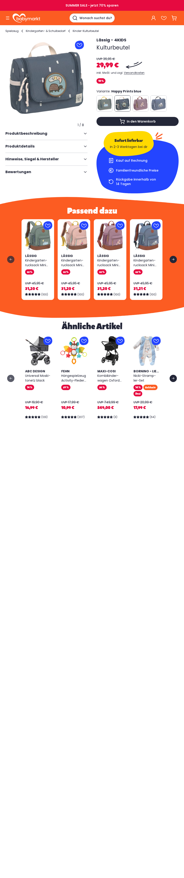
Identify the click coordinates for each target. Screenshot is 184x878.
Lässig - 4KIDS (111, 40)
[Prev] (10, 259)
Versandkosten (134, 73)
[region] (46, 78)
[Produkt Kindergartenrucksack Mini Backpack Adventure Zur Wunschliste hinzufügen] (47, 225)
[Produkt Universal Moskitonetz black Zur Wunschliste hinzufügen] (47, 340)
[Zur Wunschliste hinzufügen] (79, 44)
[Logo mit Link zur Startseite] (26, 17)
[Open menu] (7, 18)
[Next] (173, 259)
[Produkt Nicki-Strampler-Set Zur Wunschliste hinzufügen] (156, 340)
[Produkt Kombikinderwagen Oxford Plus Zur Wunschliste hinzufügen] (120, 340)
